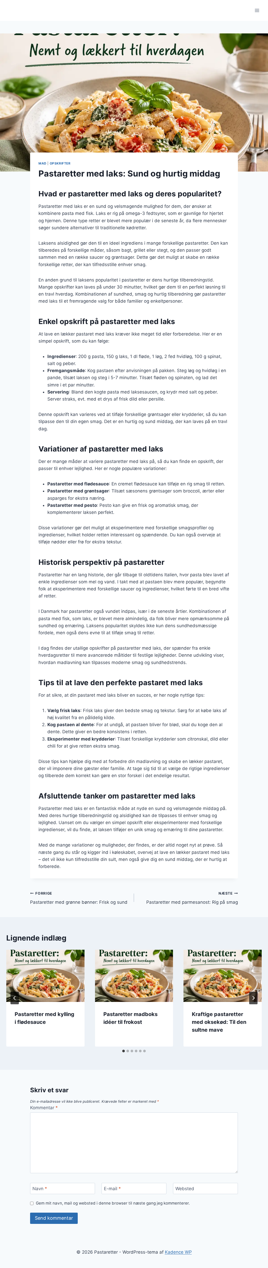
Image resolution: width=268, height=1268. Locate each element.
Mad (42, 163)
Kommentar (44, 1107)
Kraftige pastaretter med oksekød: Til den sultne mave (219, 1022)
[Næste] (253, 998)
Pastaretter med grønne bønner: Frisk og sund (78, 898)
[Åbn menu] (257, 10)
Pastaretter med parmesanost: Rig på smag (192, 898)
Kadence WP (178, 1252)
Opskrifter (60, 163)
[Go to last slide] (14, 998)
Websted (184, 1188)
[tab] (123, 1051)
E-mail (112, 1188)
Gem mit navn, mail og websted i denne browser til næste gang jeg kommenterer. (113, 1203)
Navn (39, 1188)
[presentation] (45, 976)
